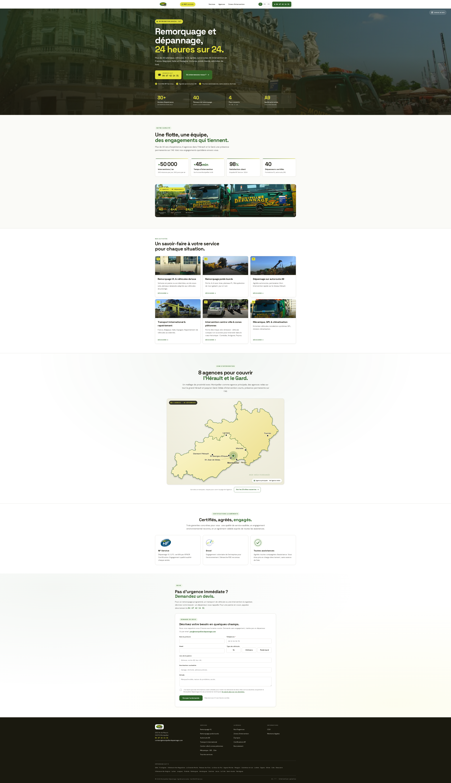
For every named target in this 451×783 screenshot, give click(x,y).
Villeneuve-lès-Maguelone (176, 768)
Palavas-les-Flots (205, 768)
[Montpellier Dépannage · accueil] (163, 4)
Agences (221, 4)
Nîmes (268, 768)
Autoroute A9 (205, 738)
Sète (156, 768)
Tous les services (206, 755)
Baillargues (194, 771)
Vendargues (203, 771)
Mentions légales (273, 734)
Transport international (208, 742)
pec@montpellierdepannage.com (203, 632)
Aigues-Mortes (228, 768)
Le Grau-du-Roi (217, 768)
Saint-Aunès (231, 771)
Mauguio (237, 768)
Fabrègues (239, 771)
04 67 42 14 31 (281, 4)
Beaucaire (279, 768)
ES (269, 4)
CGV (269, 729)
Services (212, 4)
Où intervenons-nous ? (197, 75)
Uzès (273, 768)
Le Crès (223, 771)
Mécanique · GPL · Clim (208, 750)
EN (264, 4)
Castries (211, 771)
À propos (237, 738)
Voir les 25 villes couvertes (247, 490)
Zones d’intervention (236, 4)
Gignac (262, 768)
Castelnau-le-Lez (247, 768)
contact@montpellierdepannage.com (169, 740)
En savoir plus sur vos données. (233, 692)
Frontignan (162, 768)
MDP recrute (189, 4)
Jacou (217, 771)
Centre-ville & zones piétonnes (211, 746)
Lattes (173, 771)
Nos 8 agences (239, 729)
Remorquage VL (206, 729)
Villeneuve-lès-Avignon (162, 771)
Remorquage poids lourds (209, 734)
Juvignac (180, 771)
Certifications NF (240, 742)
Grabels (186, 771)
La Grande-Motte (192, 768)
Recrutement (238, 746)
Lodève (256, 768)
